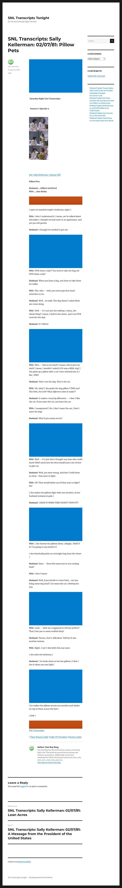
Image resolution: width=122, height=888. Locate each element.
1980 (9, 73)
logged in (24, 786)
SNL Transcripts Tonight (28, 18)
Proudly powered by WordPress (41, 878)
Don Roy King (13, 66)
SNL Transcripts (36, 730)
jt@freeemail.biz (24, 862)
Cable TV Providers (58, 737)
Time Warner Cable (39, 737)
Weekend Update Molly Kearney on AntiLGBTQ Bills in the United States (101, 108)
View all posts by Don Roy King (49, 763)
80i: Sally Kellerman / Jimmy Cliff (45, 175)
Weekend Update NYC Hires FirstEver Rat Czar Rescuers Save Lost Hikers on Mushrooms (101, 100)
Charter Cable (75, 737)
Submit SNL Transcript (96, 76)
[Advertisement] (56, 76)
